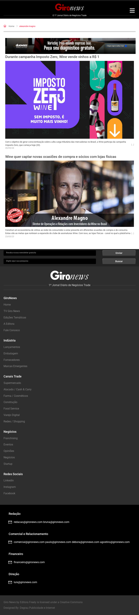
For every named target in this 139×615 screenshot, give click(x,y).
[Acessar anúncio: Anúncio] (70, 46)
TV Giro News (12, 311)
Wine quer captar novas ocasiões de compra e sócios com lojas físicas (60, 157)
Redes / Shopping (14, 421)
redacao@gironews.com (28, 522)
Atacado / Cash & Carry (18, 389)
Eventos (8, 444)
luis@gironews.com (25, 582)
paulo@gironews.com (58, 542)
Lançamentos (12, 347)
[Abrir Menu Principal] (132, 11)
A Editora (9, 323)
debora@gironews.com (85, 542)
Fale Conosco (12, 330)
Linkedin (9, 480)
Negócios (9, 457)
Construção (10, 402)
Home (11, 26)
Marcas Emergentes (15, 366)
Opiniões (9, 451)
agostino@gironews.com (115, 542)
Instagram (10, 487)
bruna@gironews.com (56, 522)
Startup (8, 463)
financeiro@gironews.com (29, 562)
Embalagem (11, 353)
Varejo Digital (12, 415)
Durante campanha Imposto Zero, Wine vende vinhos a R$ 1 (52, 57)
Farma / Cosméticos (16, 395)
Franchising (11, 438)
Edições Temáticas (15, 317)
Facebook (9, 493)
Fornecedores (12, 360)
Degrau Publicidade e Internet (37, 607)
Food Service (11, 408)
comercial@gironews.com (29, 542)
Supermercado (12, 383)
